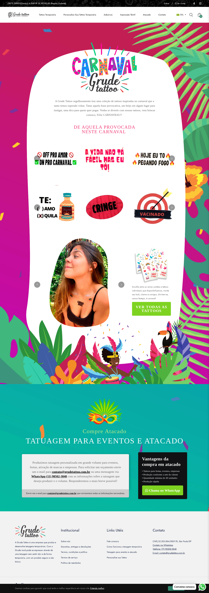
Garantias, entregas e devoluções (76, 546)
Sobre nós (65, 541)
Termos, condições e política (74, 552)
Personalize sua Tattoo (117, 557)
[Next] (172, 158)
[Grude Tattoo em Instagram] (200, 3)
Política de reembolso (71, 562)
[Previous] (37, 158)
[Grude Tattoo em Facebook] (194, 3)
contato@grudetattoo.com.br (71, 471)
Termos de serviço (69, 557)
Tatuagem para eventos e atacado (122, 552)
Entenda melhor (97, 588)
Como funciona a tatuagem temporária (124, 546)
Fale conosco (113, 541)
